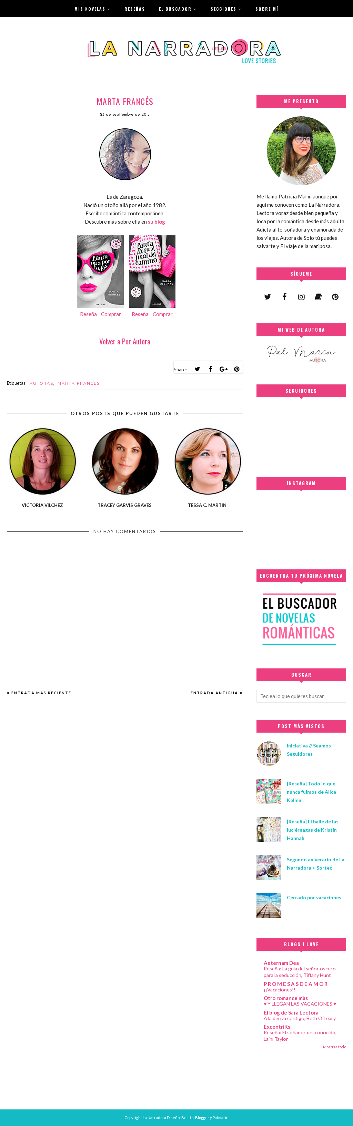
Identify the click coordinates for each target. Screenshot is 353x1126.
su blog (156, 221)
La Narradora (154, 1117)
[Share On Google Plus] (223, 369)
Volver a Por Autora (124, 341)
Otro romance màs (286, 998)
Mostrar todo (334, 1047)
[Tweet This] (197, 369)
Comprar (111, 314)
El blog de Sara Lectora (291, 1012)
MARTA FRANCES (79, 383)
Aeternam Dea (281, 963)
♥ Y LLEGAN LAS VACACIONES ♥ (300, 1004)
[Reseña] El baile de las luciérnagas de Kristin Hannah (313, 830)
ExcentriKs (277, 1027)
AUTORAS (41, 383)
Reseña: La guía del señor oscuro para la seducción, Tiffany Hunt (300, 972)
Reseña (88, 314)
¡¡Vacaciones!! (279, 989)
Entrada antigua (214, 693)
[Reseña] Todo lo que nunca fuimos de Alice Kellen (311, 792)
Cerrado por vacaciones (314, 897)
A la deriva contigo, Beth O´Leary (300, 1018)
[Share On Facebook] (210, 369)
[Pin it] (236, 369)
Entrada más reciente (41, 693)
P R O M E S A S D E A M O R (295, 984)
